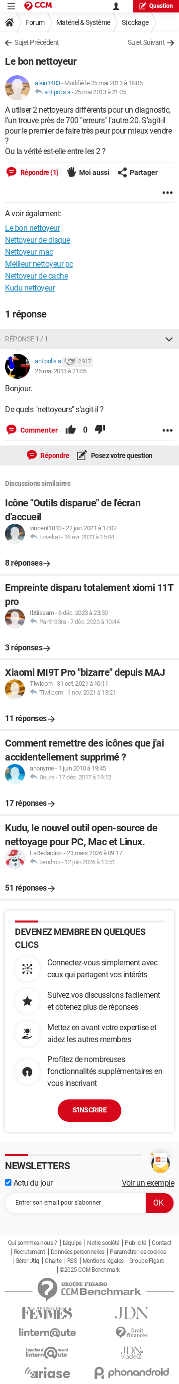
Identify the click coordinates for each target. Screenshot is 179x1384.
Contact (162, 1242)
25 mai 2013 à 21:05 (100, 92)
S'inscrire (89, 1110)
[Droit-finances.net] (132, 1333)
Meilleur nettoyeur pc (39, 264)
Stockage (135, 22)
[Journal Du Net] (132, 1313)
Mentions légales (103, 1260)
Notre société (103, 1242)
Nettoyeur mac (29, 252)
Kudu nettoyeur (30, 288)
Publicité (135, 1242)
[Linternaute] (47, 1333)
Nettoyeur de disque (37, 240)
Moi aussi (94, 172)
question (161, 5)
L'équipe (72, 1242)
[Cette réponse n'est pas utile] (99, 430)
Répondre (54, 456)
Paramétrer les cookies (138, 1251)
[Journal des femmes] (47, 1313)
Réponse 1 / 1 (26, 339)
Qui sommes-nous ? (32, 1242)
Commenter (38, 430)
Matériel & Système (83, 22)
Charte (53, 1260)
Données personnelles (77, 1251)
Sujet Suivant (146, 42)
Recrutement (29, 1251)
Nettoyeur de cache (36, 276)
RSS (72, 1260)
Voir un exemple (148, 1183)
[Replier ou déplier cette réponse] (169, 339)
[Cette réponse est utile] (70, 430)
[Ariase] (47, 1372)
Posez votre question (121, 456)
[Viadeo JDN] (132, 1353)
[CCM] (38, 6)
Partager (144, 172)
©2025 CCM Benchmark (90, 1269)
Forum (35, 22)
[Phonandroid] (132, 1373)
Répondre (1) (39, 172)
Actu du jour (32, 1183)
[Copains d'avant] (47, 1353)
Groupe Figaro (147, 1260)
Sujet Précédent (36, 42)
